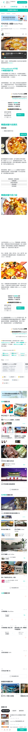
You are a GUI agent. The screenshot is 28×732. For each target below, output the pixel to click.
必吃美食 (14, 13)
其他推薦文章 (15, 489)
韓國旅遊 (3, 13)
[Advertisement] (14, 229)
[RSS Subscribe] (7, 730)
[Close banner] (1, 2)
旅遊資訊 (8, 13)
